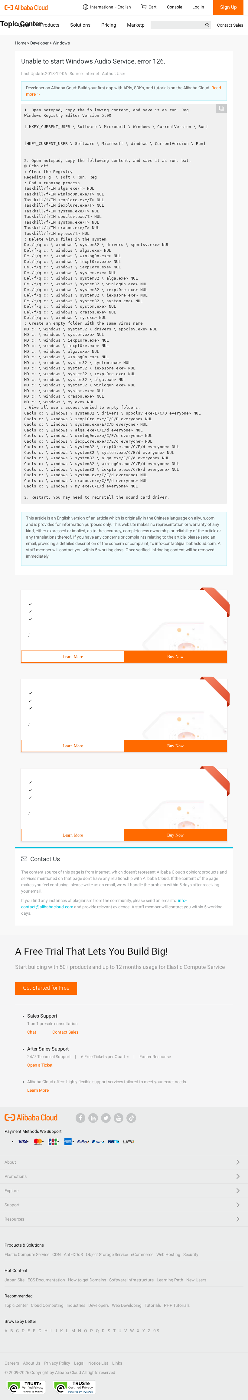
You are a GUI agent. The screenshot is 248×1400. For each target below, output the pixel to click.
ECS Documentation (46, 1279)
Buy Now (175, 656)
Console (174, 7)
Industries (76, 1305)
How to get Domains (87, 1279)
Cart (152, 7)
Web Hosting (168, 1254)
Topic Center (16, 1305)
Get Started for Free (46, 988)
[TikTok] (131, 1118)
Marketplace (140, 25)
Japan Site (14, 1279)
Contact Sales (230, 25)
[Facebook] (80, 1118)
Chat (31, 1032)
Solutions (80, 25)
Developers (98, 1305)
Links (117, 1363)
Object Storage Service (107, 1254)
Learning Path (170, 1279)
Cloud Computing (47, 1305)
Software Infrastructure (131, 1279)
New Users (196, 1279)
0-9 (156, 1330)
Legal (79, 1363)
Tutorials (153, 1305)
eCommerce (142, 1254)
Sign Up (228, 7)
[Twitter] (106, 1118)
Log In (198, 7)
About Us (31, 1363)
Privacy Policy (57, 1363)
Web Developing (127, 1305)
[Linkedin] (93, 1118)
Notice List (98, 1363)
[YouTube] (118, 1118)
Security (190, 1254)
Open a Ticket (40, 1065)
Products (49, 25)
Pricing (108, 25)
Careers (12, 1363)
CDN (56, 1254)
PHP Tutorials (177, 1305)
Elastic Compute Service (27, 1254)
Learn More (73, 656)
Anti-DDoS (73, 1254)
